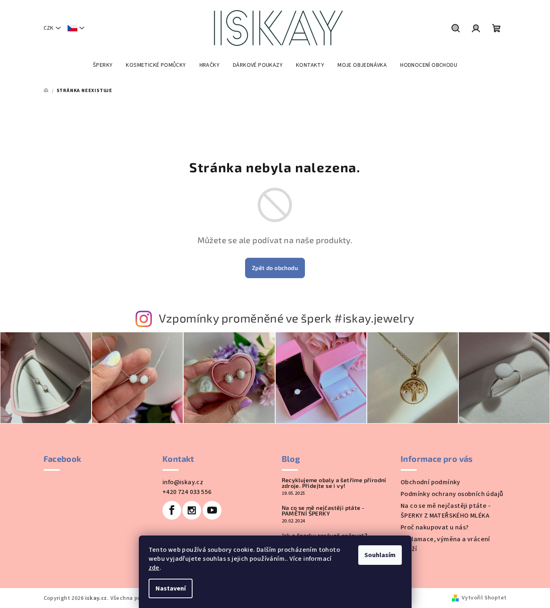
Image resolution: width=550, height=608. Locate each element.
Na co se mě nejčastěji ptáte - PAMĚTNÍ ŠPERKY (323, 510)
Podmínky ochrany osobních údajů (452, 493)
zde (154, 567)
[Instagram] (191, 510)
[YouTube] (212, 510)
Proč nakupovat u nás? (435, 527)
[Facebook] (171, 510)
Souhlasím (380, 555)
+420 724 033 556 (186, 491)
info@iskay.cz (182, 482)
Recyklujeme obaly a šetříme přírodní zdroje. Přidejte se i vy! (334, 483)
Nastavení (171, 588)
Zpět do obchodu (275, 267)
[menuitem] (102, 65)
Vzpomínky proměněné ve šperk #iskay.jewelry (286, 318)
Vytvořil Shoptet (484, 598)
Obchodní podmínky (430, 482)
